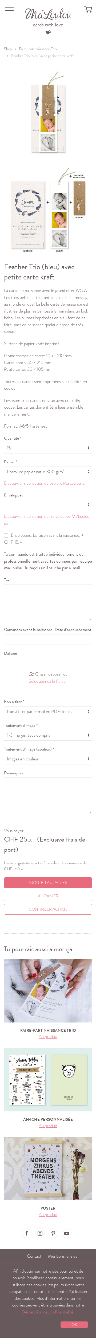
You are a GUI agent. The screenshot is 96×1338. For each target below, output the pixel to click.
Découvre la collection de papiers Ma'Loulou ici (45, 483)
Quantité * (12, 438)
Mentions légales (62, 1256)
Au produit (48, 1036)
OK (74, 1325)
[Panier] (88, 9)
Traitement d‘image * (21, 725)
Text (7, 580)
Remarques (13, 773)
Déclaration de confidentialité (47, 1312)
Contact (34, 1256)
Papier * (10, 462)
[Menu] (48, 20)
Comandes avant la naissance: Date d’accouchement (47, 629)
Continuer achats (48, 909)
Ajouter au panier (48, 883)
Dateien (10, 653)
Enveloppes (13, 495)
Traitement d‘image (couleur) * (29, 749)
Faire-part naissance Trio (38, 49)
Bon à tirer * (14, 701)
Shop (8, 49)
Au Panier (48, 896)
